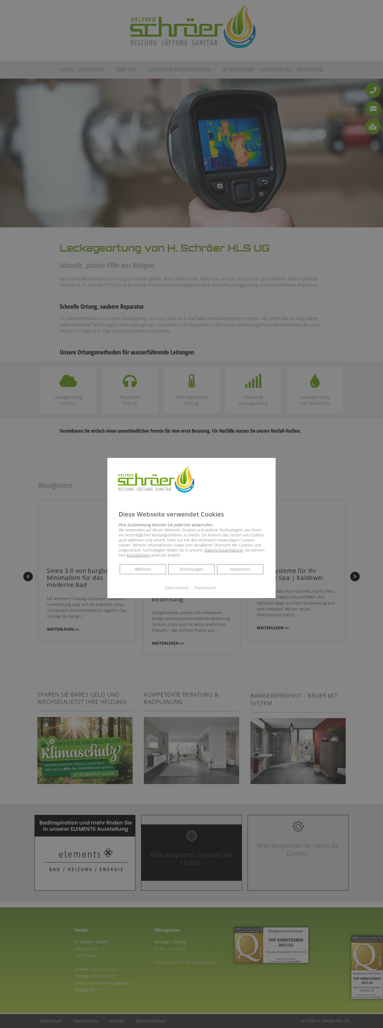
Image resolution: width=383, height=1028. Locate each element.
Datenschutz (177, 587)
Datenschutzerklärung (223, 550)
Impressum (205, 587)
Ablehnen (142, 569)
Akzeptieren (240, 569)
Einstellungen (191, 569)
